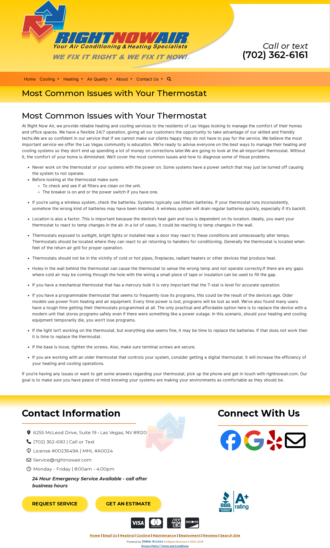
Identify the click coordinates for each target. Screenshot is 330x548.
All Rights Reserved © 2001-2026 (183, 541)
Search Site (230, 535)
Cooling (143, 535)
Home (30, 79)
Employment (190, 535)
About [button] (122, 79)
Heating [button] (71, 79)
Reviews (210, 535)
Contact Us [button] (148, 79)
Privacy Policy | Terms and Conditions (165, 545)
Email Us (110, 535)
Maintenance (164, 535)
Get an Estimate (128, 504)
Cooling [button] (48, 79)
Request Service (55, 504)
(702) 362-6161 (275, 54)
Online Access (152, 541)
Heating (127, 535)
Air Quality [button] (98, 79)
